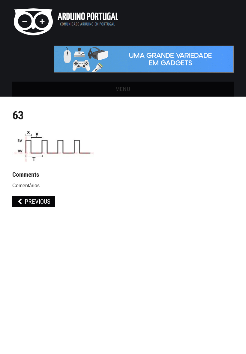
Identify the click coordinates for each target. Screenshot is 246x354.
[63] (54, 145)
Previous (36, 201)
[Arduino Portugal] (66, 21)
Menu (123, 89)
